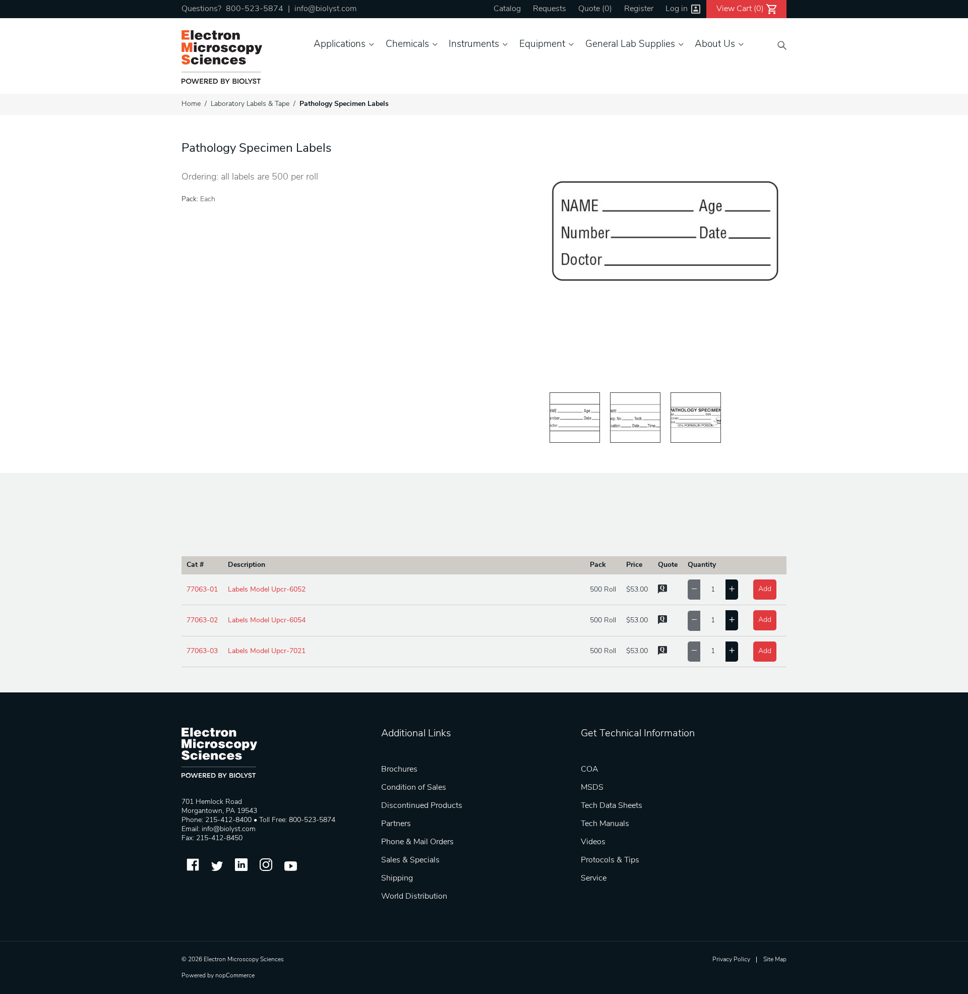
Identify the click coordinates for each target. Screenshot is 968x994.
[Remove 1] (694, 589)
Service (594, 878)
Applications (340, 44)
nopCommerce (235, 976)
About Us (715, 44)
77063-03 (202, 651)
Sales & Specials (410, 860)
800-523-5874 (254, 9)
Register (638, 9)
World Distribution (414, 897)
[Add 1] (731, 589)
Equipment (542, 44)
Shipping (397, 878)
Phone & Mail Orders (417, 842)
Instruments (474, 44)
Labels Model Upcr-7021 (267, 651)
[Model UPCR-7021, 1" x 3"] (696, 417)
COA (589, 770)
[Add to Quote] (662, 592)
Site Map (774, 960)
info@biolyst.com (325, 9)
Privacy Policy (731, 960)
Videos (593, 842)
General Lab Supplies (630, 44)
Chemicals (407, 44)
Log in (677, 9)
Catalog (507, 9)
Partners (396, 824)
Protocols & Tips (610, 860)
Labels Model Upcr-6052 (267, 590)
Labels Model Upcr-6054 (267, 620)
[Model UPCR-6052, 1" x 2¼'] (575, 417)
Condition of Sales (413, 788)
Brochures (399, 770)
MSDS (592, 788)
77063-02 (202, 620)
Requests (549, 9)
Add (764, 589)
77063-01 (202, 590)
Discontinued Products (421, 806)
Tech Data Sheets (611, 806)
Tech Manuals (605, 824)
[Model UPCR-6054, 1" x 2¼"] (635, 417)
